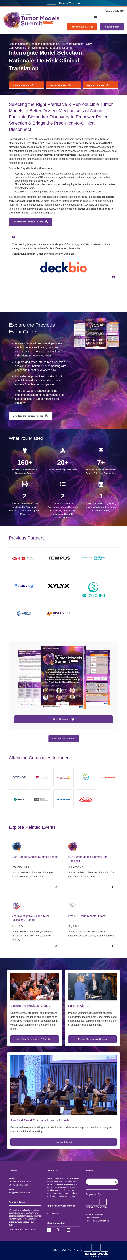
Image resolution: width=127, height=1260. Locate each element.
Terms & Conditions (94, 1214)
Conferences (53, 1213)
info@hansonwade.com (19, 1193)
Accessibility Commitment (97, 1221)
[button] (63, 719)
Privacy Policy (92, 1218)
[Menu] (95, 17)
